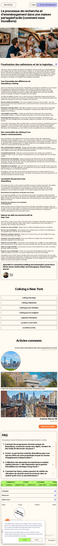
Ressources (5, 495)
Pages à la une (6, 499)
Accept (24, 539)
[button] (28, 446)
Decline (37, 539)
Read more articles (48, 426)
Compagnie (5, 491)
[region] (29, 459)
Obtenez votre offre (19, 513)
